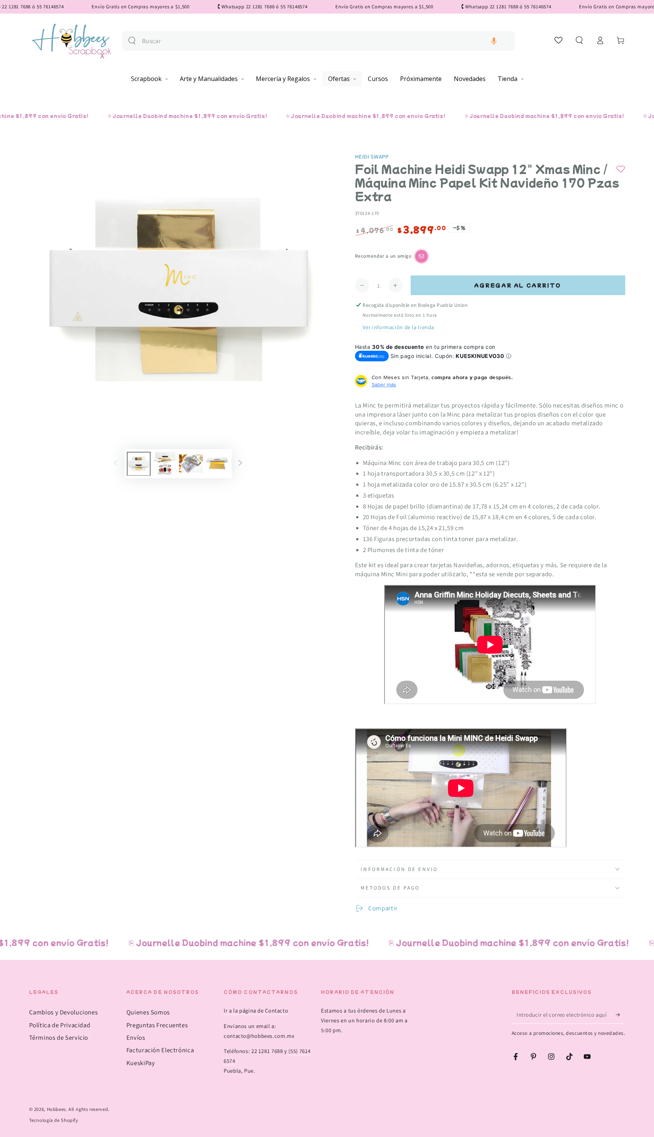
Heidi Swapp (372, 156)
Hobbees (56, 1109)
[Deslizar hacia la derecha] (240, 463)
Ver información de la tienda (398, 327)
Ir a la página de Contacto (256, 1010)
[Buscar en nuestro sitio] (132, 41)
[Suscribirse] (620, 1014)
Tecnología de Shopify (53, 1120)
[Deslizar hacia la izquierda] (115, 463)
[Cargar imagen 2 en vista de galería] (165, 463)
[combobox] (325, 41)
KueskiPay (140, 1063)
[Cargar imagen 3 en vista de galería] (191, 463)
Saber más (384, 384)
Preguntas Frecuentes (157, 1025)
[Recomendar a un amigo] (421, 256)
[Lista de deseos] (558, 40)
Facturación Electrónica (160, 1050)
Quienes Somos (148, 1012)
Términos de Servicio (59, 1037)
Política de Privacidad (59, 1025)
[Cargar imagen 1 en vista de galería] (139, 463)
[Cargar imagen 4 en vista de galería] (217, 463)
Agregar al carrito (517, 285)
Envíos (135, 1037)
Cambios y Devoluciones (63, 1012)
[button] (493, 41)
